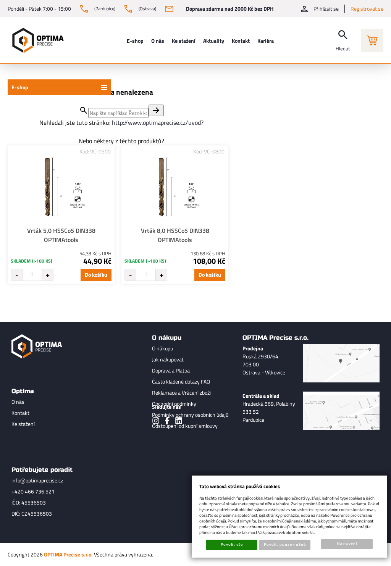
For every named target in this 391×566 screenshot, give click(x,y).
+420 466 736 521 (33, 491)
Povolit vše (232, 545)
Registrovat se (367, 9)
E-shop (19, 87)
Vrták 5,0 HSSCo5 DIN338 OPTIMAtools (61, 235)
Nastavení (347, 544)
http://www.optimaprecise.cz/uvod (156, 122)
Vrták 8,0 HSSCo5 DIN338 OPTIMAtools (175, 235)
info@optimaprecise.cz (37, 480)
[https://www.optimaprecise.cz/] (36, 40)
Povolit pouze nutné (285, 545)
